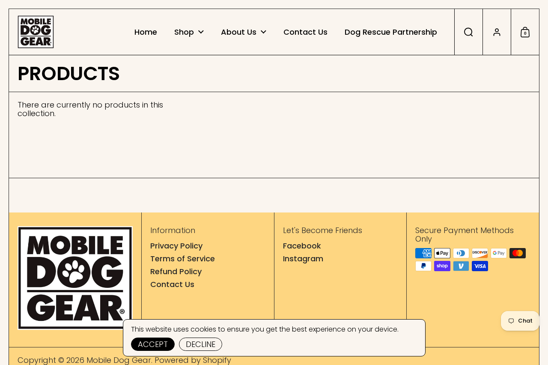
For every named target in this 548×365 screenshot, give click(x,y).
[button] (468, 32)
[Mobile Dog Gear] (36, 31)
